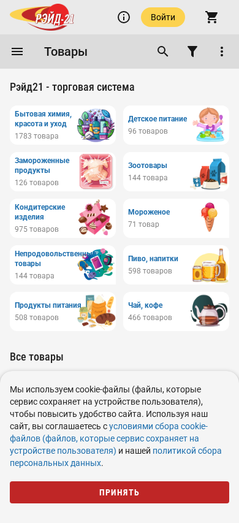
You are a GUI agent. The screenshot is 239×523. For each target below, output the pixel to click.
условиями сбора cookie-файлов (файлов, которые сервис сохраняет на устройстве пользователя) (109, 438)
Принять (119, 492)
